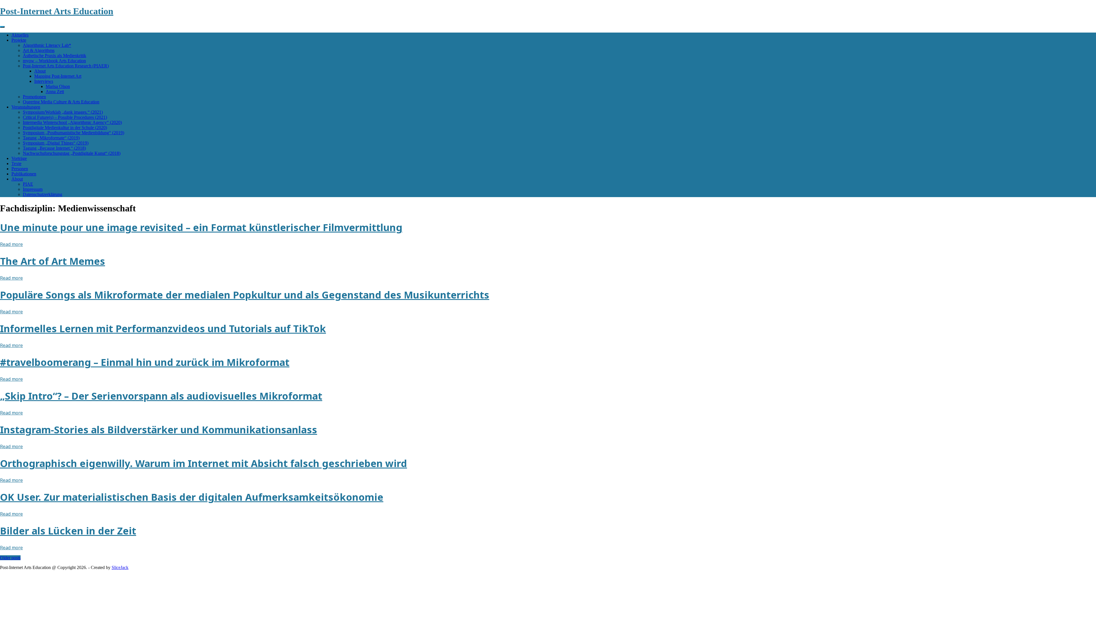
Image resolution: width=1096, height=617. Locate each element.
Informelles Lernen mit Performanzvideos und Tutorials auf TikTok (163, 328)
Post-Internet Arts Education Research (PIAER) (66, 65)
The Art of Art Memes (52, 261)
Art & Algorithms (39, 50)
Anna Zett (55, 91)
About (40, 71)
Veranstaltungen (25, 107)
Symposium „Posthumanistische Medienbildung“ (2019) (73, 132)
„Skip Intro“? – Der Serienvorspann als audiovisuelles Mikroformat (161, 395)
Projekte (18, 40)
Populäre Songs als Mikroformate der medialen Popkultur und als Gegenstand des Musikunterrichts (244, 294)
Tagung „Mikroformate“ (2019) (51, 137)
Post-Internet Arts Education (56, 11)
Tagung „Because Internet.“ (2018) (54, 148)
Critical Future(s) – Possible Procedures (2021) (65, 117)
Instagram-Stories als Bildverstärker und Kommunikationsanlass (158, 429)
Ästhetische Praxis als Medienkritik (54, 55)
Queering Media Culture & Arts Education (61, 101)
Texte (16, 163)
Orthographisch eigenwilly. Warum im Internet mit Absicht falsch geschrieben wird (203, 463)
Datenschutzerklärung (42, 194)
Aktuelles (20, 35)
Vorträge (19, 158)
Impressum (33, 189)
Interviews (43, 81)
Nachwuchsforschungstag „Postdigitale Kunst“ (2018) (71, 153)
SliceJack (120, 567)
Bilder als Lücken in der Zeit (68, 530)
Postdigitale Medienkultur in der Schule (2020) (65, 127)
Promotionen (34, 96)
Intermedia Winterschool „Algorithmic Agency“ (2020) (72, 122)
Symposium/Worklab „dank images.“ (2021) (63, 112)
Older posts (10, 557)
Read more (11, 244)
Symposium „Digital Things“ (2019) (55, 143)
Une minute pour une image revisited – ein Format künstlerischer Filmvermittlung (201, 227)
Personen (19, 168)
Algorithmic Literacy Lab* (47, 45)
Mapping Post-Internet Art (57, 76)
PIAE (28, 184)
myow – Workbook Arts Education (54, 60)
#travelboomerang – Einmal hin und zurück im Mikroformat (144, 362)
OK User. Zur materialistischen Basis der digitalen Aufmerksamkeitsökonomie (191, 497)
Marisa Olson (58, 86)
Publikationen (23, 173)
